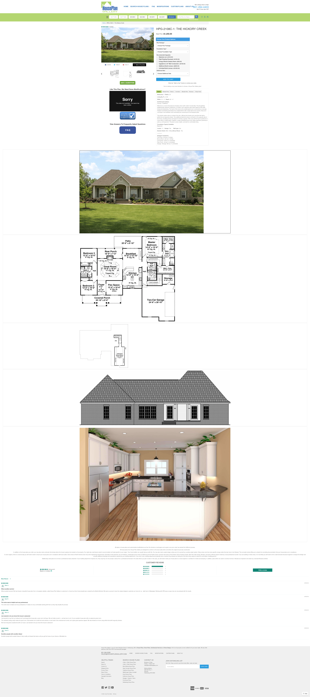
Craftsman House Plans (128, 676)
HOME (126, 6)
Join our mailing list (174, 661)
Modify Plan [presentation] (185, 91)
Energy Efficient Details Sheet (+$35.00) (170, 61)
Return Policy (104, 672)
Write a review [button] (262, 570)
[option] (114, 73)
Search (172, 17)
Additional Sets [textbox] (161, 70)
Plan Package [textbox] (161, 42)
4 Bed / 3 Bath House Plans (129, 662)
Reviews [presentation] (191, 91)
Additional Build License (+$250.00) (169, 66)
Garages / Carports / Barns (129, 678)
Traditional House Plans (128, 670)
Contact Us (104, 666)
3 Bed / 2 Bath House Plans (129, 664)
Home (104, 23)
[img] (4, 583)
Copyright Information (106, 676)
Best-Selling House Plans (129, 666)
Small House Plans (127, 674)
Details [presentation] (159, 91)
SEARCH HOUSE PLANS (140, 6)
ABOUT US (180, 653)
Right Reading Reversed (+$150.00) (169, 59)
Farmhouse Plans (127, 680)
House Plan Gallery (108, 693)
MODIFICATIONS (163, 6)
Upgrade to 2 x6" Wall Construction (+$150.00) (172, 64)
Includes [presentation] (178, 91)
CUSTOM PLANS (177, 6)
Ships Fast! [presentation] (198, 91)
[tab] (159, 91)
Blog (102, 678)
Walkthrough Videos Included (129, 672)
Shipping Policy (105, 668)
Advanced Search (193, 19)
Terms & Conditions (106, 674)
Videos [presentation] (172, 91)
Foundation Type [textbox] (162, 49)
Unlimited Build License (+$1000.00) (169, 68)
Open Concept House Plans (129, 668)
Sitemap (114, 693)
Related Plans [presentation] (166, 91)
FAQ (153, 6)
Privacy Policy (104, 670)
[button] (105, 27)
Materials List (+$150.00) (166, 57)
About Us (103, 664)
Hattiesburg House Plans (128, 682)
